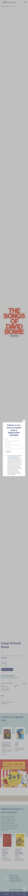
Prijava (8, 451)
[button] (24, 421)
